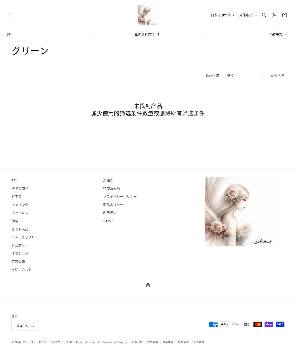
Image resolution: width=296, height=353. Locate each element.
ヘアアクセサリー (25, 237)
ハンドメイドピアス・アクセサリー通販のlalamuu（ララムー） (62, 342)
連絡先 (108, 180)
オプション (20, 253)
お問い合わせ (22, 269)
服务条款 (168, 342)
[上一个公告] (93, 34)
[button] (10, 15)
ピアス (17, 196)
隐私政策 (152, 342)
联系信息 (183, 342)
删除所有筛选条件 (182, 113)
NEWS (108, 221)
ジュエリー (20, 245)
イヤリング (20, 204)
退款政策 (137, 342)
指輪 (15, 221)
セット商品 (20, 229)
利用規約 (110, 212)
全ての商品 (20, 188)
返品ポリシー (113, 204)
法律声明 (198, 342)
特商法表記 (111, 188)
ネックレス (20, 212)
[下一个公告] (202, 34)
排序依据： (214, 75)
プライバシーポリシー (120, 196)
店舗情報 (18, 261)
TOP (15, 180)
